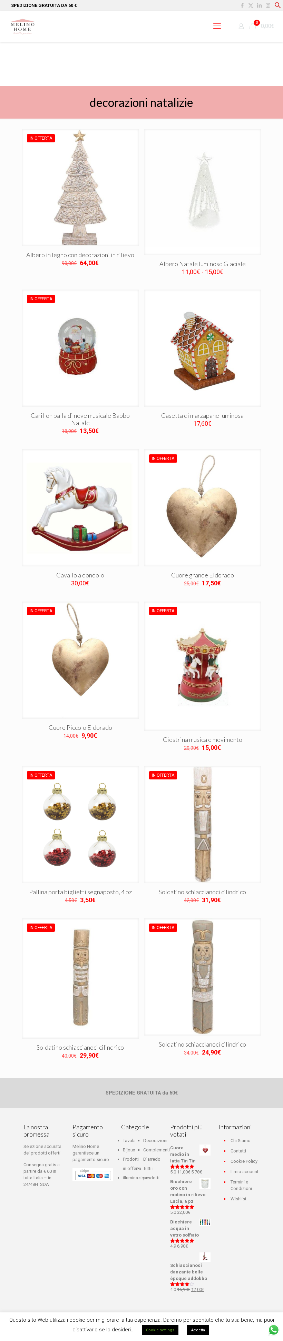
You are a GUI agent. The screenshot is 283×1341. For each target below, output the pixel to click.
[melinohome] (22, 26)
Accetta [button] (198, 1330)
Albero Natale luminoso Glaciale (202, 264)
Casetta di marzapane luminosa (202, 415)
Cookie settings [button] (160, 1330)
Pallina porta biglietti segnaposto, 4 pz (80, 892)
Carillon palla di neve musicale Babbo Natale (80, 419)
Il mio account (244, 1171)
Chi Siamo (241, 1140)
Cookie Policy (244, 1161)
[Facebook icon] (242, 5)
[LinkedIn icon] (259, 5)
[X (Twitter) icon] (250, 5)
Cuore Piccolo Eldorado (80, 727)
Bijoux (129, 1149)
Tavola (129, 1140)
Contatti (238, 1150)
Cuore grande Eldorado (202, 575)
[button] (277, 7)
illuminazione (136, 1177)
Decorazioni (155, 1140)
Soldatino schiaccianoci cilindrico (202, 892)
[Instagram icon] (268, 5)
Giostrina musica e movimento (202, 739)
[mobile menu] (217, 26)
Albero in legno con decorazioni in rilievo (80, 255)
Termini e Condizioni (241, 1185)
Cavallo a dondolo (80, 575)
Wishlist (238, 1198)
